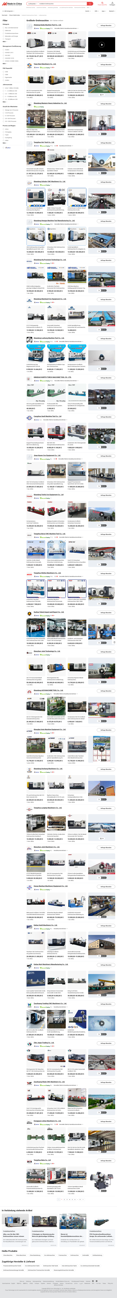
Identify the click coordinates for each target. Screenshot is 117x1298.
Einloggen (112, 5)
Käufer (87, 11)
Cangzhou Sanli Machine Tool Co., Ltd (47, 416)
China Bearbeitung (35, 1255)
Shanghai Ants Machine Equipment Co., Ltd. (50, 729)
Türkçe (104, 1283)
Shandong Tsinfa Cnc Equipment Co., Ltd (48, 495)
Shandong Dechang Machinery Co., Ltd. (48, 769)
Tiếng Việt (110, 1283)
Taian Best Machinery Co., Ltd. (45, 64)
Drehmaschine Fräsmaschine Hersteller (39, 1270)
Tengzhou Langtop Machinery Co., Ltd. (48, 808)
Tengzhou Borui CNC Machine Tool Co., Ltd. (50, 534)
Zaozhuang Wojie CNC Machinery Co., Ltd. (49, 1082)
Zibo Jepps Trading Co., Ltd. (44, 1043)
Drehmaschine (74, 1255)
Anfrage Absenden (106, 25)
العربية (81, 1283)
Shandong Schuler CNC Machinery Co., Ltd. (50, 181)
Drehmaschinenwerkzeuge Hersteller (13, 1270)
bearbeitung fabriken (53, 7)
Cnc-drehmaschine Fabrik (32, 1266)
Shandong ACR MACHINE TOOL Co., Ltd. (48, 690)
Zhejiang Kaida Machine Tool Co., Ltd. (47, 25)
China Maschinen (21, 1255)
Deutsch (49, 1283)
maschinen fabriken (41, 7)
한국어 (76, 1283)
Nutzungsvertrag (37, 1281)
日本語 (31, 1283)
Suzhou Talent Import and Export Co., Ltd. (49, 612)
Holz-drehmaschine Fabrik (69, 1266)
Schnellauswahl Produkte (77, 1281)
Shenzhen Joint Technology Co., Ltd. (47, 651)
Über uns (22, 1281)
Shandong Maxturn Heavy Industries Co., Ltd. (50, 103)
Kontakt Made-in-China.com (63, 1281)
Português (55, 1283)
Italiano (62, 1283)
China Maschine (7, 1255)
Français (37, 1283)
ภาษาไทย (98, 1283)
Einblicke (88, 1281)
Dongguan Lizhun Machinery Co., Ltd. (47, 1121)
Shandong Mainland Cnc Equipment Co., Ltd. (50, 299)
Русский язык (69, 1283)
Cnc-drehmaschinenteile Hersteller (90, 1266)
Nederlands (87, 1283)
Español (43, 1283)
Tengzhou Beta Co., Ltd (42, 1160)
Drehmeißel (85, 1255)
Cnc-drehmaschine (49, 1255)
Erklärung (28, 1281)
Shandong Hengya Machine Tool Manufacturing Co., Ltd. (54, 221)
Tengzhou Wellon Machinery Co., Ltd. (47, 573)
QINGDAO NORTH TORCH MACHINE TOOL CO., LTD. (52, 377)
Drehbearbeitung (97, 1255)
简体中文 (19, 1283)
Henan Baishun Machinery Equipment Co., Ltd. (51, 886)
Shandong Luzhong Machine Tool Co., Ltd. (49, 338)
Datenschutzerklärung (48, 1281)
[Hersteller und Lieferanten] (12, 4)
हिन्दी (93, 1283)
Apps (103, 11)
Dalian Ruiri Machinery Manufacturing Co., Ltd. (51, 964)
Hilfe (96, 11)
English (13, 1283)
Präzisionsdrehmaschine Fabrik (12, 1266)
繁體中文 (25, 1283)
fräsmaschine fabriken (79, 7)
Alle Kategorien (8, 11)
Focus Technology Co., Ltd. (57, 1288)
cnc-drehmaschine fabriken (66, 7)
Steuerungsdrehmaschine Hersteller (64, 1270)
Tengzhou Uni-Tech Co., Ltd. (44, 142)
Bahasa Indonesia (58, 1285)
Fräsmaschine (63, 1255)
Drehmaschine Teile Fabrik (50, 1266)
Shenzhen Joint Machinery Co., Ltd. (47, 847)
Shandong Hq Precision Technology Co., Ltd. (50, 260)
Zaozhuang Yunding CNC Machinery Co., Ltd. (50, 1003)
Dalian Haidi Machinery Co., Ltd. (45, 925)
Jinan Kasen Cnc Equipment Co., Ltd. (47, 455)
